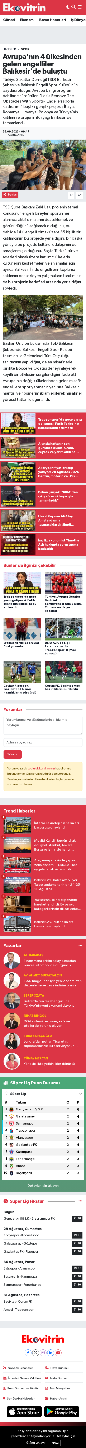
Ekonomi (27, 20)
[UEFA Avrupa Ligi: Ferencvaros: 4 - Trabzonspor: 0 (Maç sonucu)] (64, 629)
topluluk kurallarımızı (42, 768)
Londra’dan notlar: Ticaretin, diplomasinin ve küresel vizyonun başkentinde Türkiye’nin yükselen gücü (49, 1044)
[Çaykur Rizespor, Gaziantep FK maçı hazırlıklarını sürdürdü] (22, 672)
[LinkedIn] (50, 1352)
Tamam (54, 1443)
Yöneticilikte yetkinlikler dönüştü (49, 1064)
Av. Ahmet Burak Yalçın (43, 975)
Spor (25, 49)
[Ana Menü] (80, 7)
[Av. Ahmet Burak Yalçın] (12, 980)
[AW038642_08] (43, 317)
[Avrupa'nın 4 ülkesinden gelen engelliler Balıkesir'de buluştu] (43, 165)
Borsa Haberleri (52, 20)
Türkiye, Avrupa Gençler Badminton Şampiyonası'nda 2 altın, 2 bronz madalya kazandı (63, 603)
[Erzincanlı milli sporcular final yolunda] (22, 629)
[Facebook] (28, 1352)
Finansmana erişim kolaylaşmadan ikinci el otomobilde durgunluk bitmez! (50, 963)
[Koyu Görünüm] (68, 7)
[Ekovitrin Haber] (25, 7)
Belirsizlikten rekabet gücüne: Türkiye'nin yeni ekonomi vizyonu (49, 1003)
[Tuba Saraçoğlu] (12, 1041)
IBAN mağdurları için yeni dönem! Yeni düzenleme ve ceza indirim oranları (53, 983)
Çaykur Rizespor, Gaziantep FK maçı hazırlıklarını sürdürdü (20, 689)
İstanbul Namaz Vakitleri (24, 1378)
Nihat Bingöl (35, 1015)
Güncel (9, 20)
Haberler (9, 49)
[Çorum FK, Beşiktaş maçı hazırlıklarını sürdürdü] (64, 672)
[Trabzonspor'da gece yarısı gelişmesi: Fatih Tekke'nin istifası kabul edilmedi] (22, 583)
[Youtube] (58, 1352)
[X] (35, 1352)
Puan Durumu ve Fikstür (23, 1388)
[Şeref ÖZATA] (12, 1000)
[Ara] (73, 7)
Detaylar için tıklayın (43, 1186)
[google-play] (61, 1412)
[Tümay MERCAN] (12, 1061)
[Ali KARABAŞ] (12, 960)
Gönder (12, 754)
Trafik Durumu (59, 1378)
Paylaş (12, 194)
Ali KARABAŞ (33, 955)
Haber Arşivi (58, 1398)
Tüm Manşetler (60, 1388)
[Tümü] (80, 946)
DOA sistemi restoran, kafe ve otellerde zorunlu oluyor (47, 1024)
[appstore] (24, 1412)
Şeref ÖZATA (34, 995)
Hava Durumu (59, 1368)
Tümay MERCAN (36, 1058)
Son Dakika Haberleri (21, 1398)
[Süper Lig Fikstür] (80, 1201)
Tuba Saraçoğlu (38, 1036)
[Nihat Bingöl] (12, 1021)
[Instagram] (43, 1352)
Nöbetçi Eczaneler (20, 1368)
